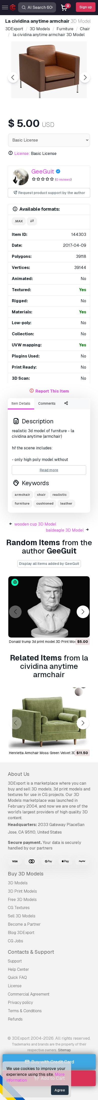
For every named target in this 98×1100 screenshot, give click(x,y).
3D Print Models (22, 891)
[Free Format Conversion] (32, 221)
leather (66, 503)
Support (15, 961)
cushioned (45, 503)
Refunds (15, 1019)
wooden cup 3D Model (35, 524)
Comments (47, 403)
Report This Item (52, 391)
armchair (22, 494)
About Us (18, 774)
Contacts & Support (31, 952)
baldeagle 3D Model (65, 530)
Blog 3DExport (21, 932)
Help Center (18, 969)
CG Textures (19, 907)
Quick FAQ (17, 977)
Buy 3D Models (25, 873)
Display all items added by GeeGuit (49, 563)
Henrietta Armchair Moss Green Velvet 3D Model (48, 753)
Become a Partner (24, 924)
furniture (22, 503)
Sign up (85, 7)
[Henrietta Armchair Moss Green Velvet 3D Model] (49, 718)
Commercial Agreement (29, 994)
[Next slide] (85, 77)
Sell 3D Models (21, 916)
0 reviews (63, 179)
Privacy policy (20, 1002)
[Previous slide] (13, 77)
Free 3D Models (22, 899)
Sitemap (64, 1050)
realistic (60, 494)
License (15, 985)
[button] (83, 612)
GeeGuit (42, 171)
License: (22, 153)
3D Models (18, 883)
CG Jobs (15, 941)
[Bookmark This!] (82, 630)
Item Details (21, 403)
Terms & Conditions (25, 1010)
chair (41, 494)
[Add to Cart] (72, 630)
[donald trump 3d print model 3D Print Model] (49, 607)
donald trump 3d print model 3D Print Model (44, 641)
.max (19, 221)
